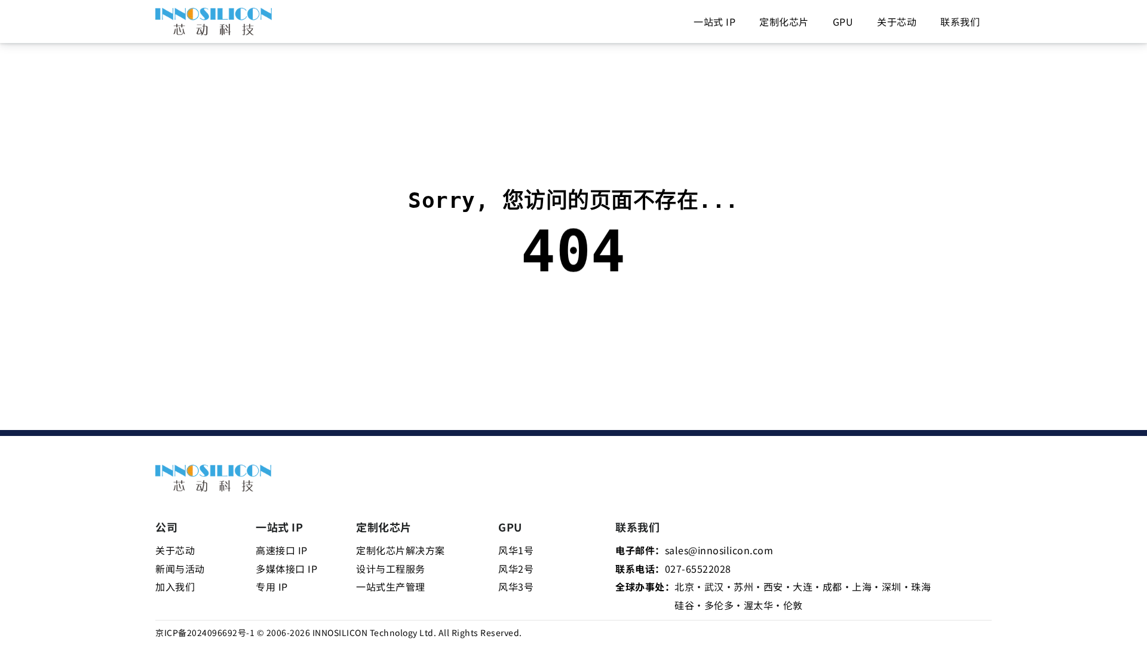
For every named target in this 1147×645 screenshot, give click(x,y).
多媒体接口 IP (286, 568)
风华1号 (515, 550)
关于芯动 (896, 21)
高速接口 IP (282, 550)
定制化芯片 (784, 21)
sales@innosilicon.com (719, 550)
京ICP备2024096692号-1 (204, 632)
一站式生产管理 (390, 586)
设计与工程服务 (390, 568)
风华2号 (515, 568)
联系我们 (960, 21)
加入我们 (175, 586)
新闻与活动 (180, 568)
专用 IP (272, 586)
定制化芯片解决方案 (400, 550)
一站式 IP (714, 21)
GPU (843, 21)
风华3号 (515, 586)
